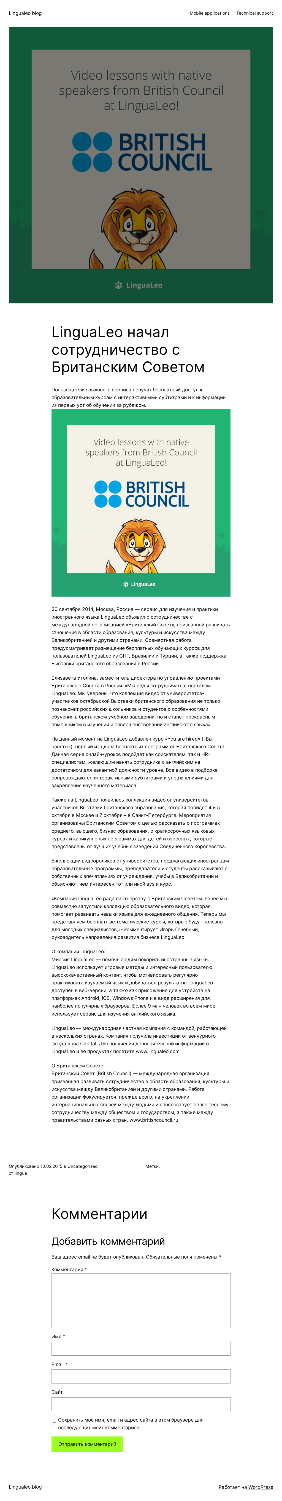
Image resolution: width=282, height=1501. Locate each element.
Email (59, 1364)
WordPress (260, 1487)
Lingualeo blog (25, 13)
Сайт (57, 1392)
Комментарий (69, 1269)
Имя (58, 1336)
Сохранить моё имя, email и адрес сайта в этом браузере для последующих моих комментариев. (131, 1423)
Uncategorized (82, 1166)
